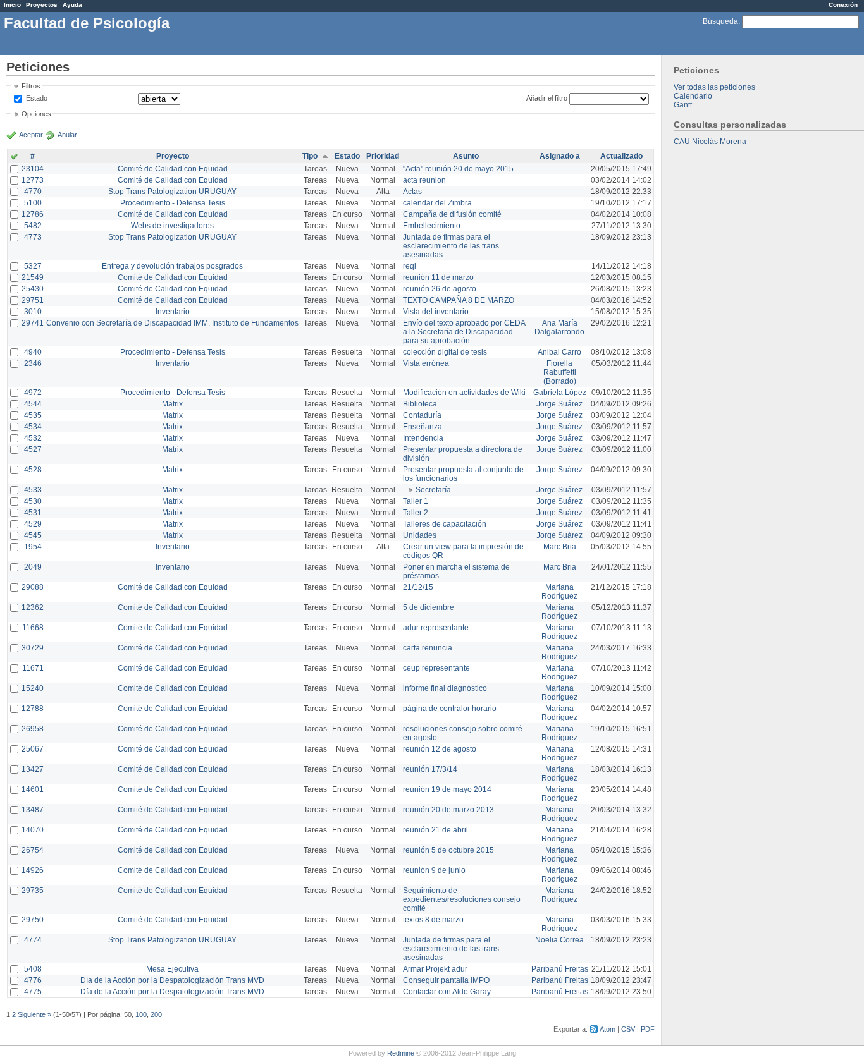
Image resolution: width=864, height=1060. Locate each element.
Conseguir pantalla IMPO (446, 980)
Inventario (173, 311)
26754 (33, 850)
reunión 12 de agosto (439, 749)
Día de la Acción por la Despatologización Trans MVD (172, 980)
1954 (33, 546)
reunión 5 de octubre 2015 (448, 850)
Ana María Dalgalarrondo (559, 327)
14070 (33, 829)
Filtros (31, 86)
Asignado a (560, 156)
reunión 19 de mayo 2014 (447, 789)
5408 (33, 969)
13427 (33, 769)
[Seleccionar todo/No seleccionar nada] (14, 157)
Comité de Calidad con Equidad (173, 168)
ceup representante (436, 668)
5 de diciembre (428, 607)
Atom (607, 1029)
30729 (33, 647)
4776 (33, 980)
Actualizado (621, 156)
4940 (33, 352)
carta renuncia (427, 647)
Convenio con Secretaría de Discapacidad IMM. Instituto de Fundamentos (172, 323)
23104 (33, 168)
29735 (33, 890)
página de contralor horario (450, 708)
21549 (33, 277)
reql (409, 266)
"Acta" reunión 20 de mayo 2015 (458, 168)
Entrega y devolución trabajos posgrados (172, 266)
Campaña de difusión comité (452, 214)
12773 (33, 180)
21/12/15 (418, 587)
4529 (33, 524)
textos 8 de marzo (433, 919)
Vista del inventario (436, 311)
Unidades (419, 535)
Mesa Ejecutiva (172, 969)
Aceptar (31, 134)
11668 (33, 627)
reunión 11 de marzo (438, 277)
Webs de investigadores (172, 225)
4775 (33, 991)
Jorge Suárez (559, 403)
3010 (33, 311)
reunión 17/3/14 (430, 769)
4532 (33, 438)
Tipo (310, 156)
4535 (33, 415)
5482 (33, 225)
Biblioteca (420, 403)
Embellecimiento (431, 225)
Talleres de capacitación (444, 524)
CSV (628, 1029)
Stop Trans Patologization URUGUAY (172, 191)
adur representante (436, 627)
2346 (33, 363)
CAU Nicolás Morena (710, 141)
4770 (33, 191)
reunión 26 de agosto (439, 288)
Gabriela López (559, 392)
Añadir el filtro (546, 98)
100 (141, 1014)
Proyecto (172, 156)
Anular (67, 134)
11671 (33, 668)
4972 (33, 392)
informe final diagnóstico (445, 688)
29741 (33, 323)
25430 (33, 288)
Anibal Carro (559, 352)
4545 (33, 535)
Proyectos (42, 4)
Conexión (843, 4)
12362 (33, 607)
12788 (33, 708)
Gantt (683, 105)
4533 (33, 489)
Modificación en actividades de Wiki (464, 392)
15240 (33, 688)
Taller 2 (415, 512)
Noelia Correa (559, 939)
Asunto (466, 156)
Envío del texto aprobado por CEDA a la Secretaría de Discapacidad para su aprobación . (464, 332)
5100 (33, 202)
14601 (33, 789)
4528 (33, 469)
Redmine (400, 1053)
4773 (33, 237)
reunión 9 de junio (434, 870)
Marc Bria (559, 546)
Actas (412, 191)
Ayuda (72, 4)
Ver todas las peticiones (714, 87)
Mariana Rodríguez (559, 591)
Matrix (172, 403)
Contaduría (422, 415)
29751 (33, 300)
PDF (648, 1029)
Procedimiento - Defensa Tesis (172, 202)
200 (156, 1014)
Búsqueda (720, 21)
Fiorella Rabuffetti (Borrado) (559, 372)
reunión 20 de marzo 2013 (448, 809)
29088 (33, 587)
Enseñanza (422, 426)
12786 (33, 214)
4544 (33, 403)
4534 (33, 426)
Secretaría (433, 489)
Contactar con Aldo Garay (447, 991)
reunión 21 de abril (435, 829)
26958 (33, 728)
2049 (33, 567)
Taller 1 (415, 501)
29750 (33, 919)
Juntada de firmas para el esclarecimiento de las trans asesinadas (451, 246)
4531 (33, 512)
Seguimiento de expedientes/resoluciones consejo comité (462, 899)
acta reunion (424, 180)
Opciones (36, 114)
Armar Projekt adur (435, 969)
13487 (33, 809)
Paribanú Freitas (559, 969)
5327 (33, 266)
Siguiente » (34, 1014)
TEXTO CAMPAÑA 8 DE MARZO (458, 300)
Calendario (693, 96)
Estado (36, 98)
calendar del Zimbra (437, 202)
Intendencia (423, 438)
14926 (33, 870)
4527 (33, 449)
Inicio (12, 4)
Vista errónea (426, 363)
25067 (33, 749)
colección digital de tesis (445, 352)
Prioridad (382, 156)
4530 (33, 501)
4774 (33, 939)
